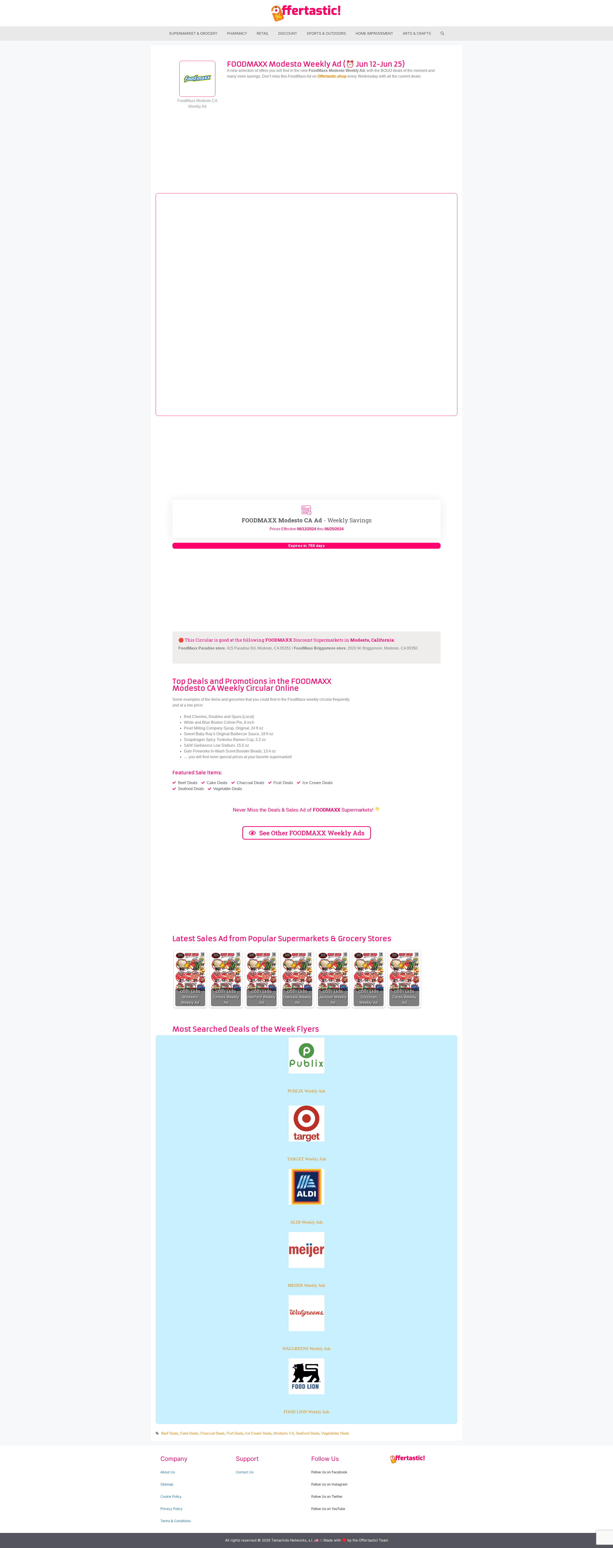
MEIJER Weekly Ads (306, 1285)
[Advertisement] (306, 147)
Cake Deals (189, 1433)
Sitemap (166, 1484)
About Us (167, 1472)
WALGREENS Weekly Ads (306, 1348)
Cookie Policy (171, 1496)
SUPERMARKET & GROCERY (193, 33)
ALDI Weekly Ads (306, 1222)
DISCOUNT (287, 33)
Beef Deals (169, 1433)
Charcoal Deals (212, 1433)
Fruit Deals (235, 1433)
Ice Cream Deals (258, 1433)
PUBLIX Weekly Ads (306, 1091)
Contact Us (244, 1472)
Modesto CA (283, 1433)
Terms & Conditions (175, 1521)
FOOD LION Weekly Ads (306, 1411)
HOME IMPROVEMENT (374, 33)
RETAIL (263, 33)
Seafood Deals (307, 1433)
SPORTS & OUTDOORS (326, 33)
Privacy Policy (171, 1509)
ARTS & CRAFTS (417, 33)
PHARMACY (237, 33)
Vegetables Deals (335, 1433)
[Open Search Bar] (442, 33)
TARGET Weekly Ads (306, 1159)
